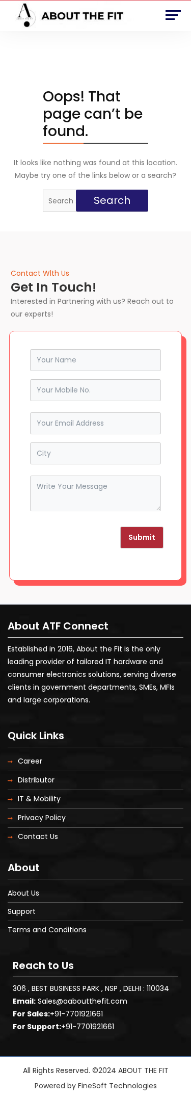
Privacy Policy (42, 818)
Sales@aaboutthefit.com (82, 1001)
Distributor (36, 780)
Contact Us (38, 836)
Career (30, 761)
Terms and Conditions (47, 930)
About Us (23, 893)
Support (22, 911)
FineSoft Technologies (117, 1086)
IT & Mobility (39, 799)
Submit (141, 537)
